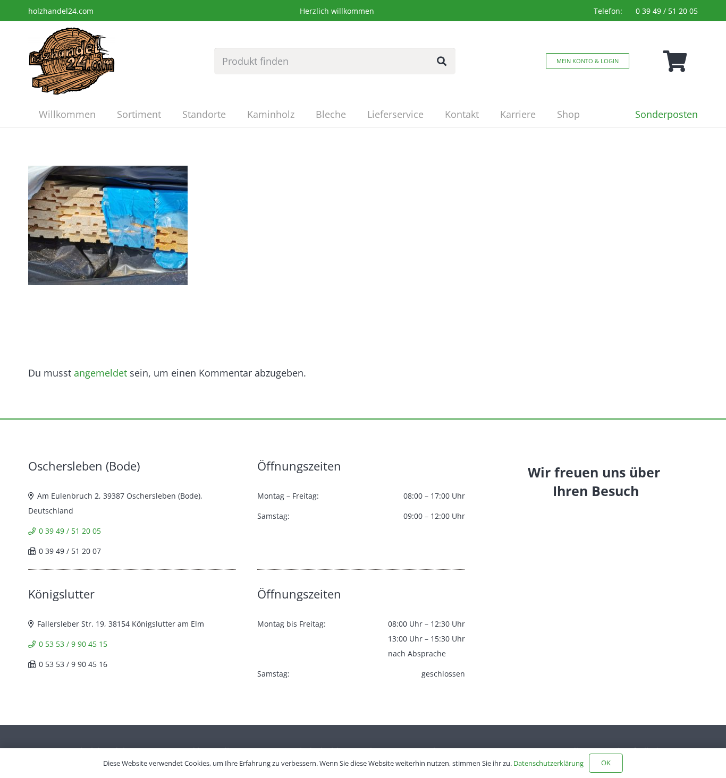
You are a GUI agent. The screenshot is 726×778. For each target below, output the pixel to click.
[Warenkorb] (674, 61)
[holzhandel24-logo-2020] (71, 61)
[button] (169, 114)
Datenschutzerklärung (548, 763)
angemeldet (100, 372)
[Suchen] (441, 61)
